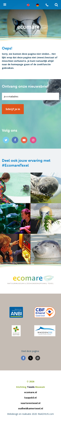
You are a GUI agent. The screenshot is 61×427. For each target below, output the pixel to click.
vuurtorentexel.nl (30, 403)
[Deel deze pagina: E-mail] (37, 358)
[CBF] (44, 312)
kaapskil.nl (30, 397)
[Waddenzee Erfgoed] (44, 331)
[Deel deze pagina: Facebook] (23, 358)
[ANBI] (16, 312)
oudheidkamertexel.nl (30, 408)
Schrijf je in (13, 109)
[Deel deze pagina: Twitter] (30, 358)
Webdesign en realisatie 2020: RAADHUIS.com (30, 413)
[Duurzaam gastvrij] (16, 331)
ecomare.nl (30, 392)
